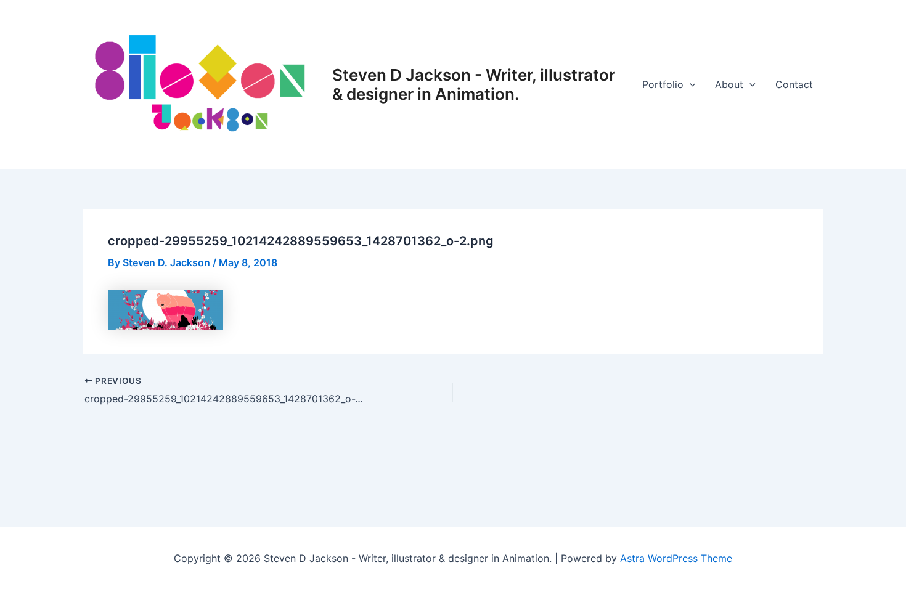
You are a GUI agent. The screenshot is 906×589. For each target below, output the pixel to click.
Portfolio (663, 84)
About (729, 84)
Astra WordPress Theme (676, 558)
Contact (794, 84)
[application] (690, 84)
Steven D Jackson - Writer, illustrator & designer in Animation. (473, 84)
